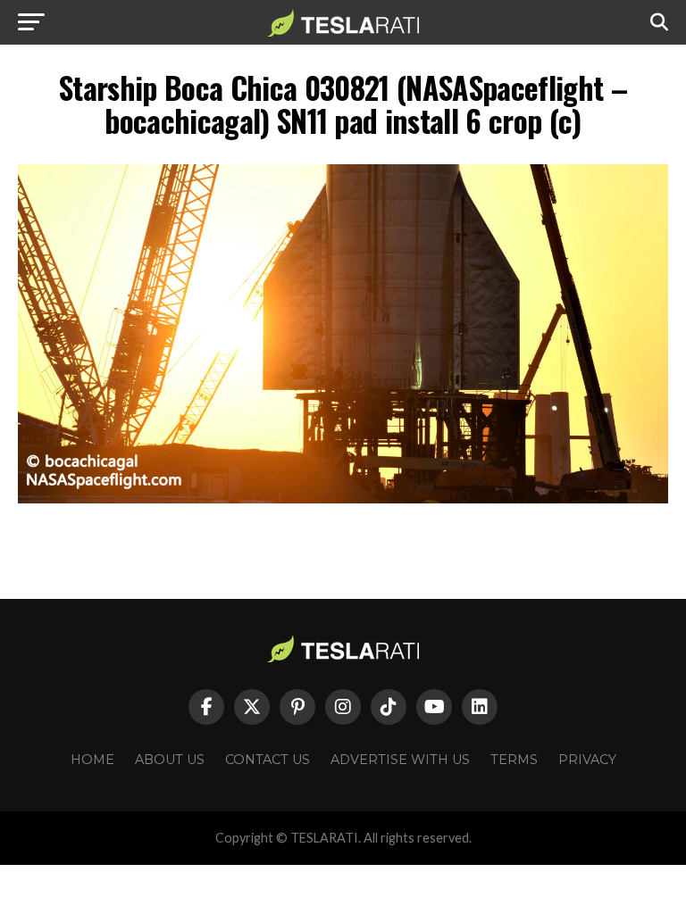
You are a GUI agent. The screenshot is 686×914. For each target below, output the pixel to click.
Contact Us (267, 760)
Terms (514, 760)
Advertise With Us (400, 760)
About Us (170, 760)
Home (92, 760)
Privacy (587, 760)
